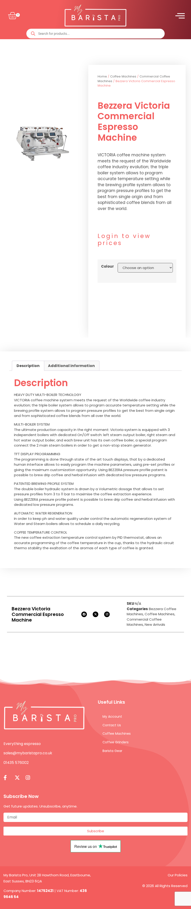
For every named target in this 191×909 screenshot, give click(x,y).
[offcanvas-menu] (180, 15)
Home (102, 76)
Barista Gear (112, 750)
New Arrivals (155, 624)
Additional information (71, 365)
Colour (107, 266)
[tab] (28, 366)
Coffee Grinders (115, 742)
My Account (112, 716)
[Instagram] (107, 614)
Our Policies (178, 875)
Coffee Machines (123, 76)
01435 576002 (16, 762)
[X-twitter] (95, 614)
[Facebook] (84, 614)
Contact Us (111, 725)
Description (28, 365)
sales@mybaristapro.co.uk (27, 753)
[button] (11, 16)
